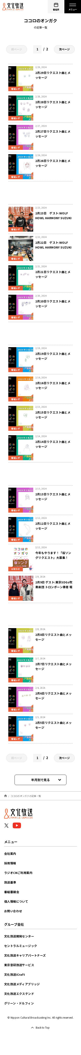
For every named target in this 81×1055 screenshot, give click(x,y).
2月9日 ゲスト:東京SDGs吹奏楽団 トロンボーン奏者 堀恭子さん (53, 587)
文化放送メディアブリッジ (22, 984)
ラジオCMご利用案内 (18, 873)
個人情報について (16, 901)
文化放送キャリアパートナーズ (25, 955)
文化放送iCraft (14, 974)
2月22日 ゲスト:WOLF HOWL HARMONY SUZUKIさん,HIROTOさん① (53, 247)
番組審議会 (11, 892)
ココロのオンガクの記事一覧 (26, 795)
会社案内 (10, 853)
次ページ (64, 49)
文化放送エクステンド (19, 994)
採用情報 (10, 863)
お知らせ (15, 568)
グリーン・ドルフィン (19, 1003)
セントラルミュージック (20, 946)
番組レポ (15, 88)
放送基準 (10, 882)
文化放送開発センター (19, 936)
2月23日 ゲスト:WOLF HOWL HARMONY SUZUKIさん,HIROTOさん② (53, 218)
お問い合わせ (13, 911)
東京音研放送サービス (19, 965)
